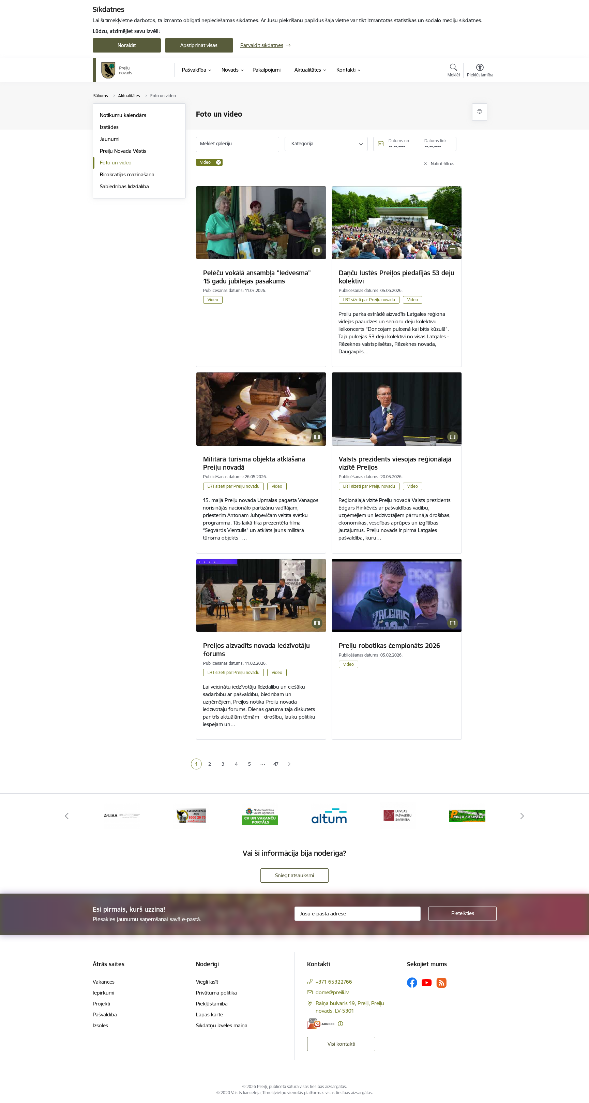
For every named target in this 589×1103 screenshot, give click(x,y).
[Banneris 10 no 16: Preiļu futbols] (467, 815)
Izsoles (100, 1025)
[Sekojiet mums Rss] (441, 983)
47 (275, 764)
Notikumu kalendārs (123, 115)
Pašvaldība (105, 1014)
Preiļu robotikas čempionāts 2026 (389, 646)
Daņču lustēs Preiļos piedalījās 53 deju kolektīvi (396, 277)
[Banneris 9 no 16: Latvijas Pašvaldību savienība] (398, 815)
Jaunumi (109, 139)
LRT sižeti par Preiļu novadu (369, 299)
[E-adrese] (320, 1023)
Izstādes (109, 127)
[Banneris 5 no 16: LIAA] (122, 815)
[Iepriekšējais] (67, 815)
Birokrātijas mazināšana (127, 174)
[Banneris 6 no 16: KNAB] (191, 815)
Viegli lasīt (207, 982)
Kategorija (302, 144)
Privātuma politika (216, 992)
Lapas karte (209, 1014)
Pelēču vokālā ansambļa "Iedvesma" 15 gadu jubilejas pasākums (257, 277)
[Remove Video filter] (218, 162)
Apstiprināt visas (198, 45)
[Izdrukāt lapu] (479, 112)
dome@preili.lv (332, 992)
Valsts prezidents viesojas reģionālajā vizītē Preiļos (395, 463)
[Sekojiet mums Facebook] (412, 982)
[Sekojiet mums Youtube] (427, 982)
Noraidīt (127, 45)
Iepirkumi (103, 992)
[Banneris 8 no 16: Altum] (329, 815)
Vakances (104, 982)
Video (213, 299)
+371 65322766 (334, 982)
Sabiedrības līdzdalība (124, 186)
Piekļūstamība (212, 1003)
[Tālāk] (522, 815)
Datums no (399, 140)
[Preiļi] (117, 70)
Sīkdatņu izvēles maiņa (221, 1025)
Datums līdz (435, 140)
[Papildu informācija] (340, 1023)
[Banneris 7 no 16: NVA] (260, 815)
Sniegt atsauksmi (294, 875)
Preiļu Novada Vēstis (123, 151)
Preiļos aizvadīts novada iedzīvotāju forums (256, 650)
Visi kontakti (341, 1044)
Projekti (101, 1003)
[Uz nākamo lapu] (289, 764)
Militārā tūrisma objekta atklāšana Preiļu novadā (254, 463)
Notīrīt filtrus (442, 163)
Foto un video (116, 162)
